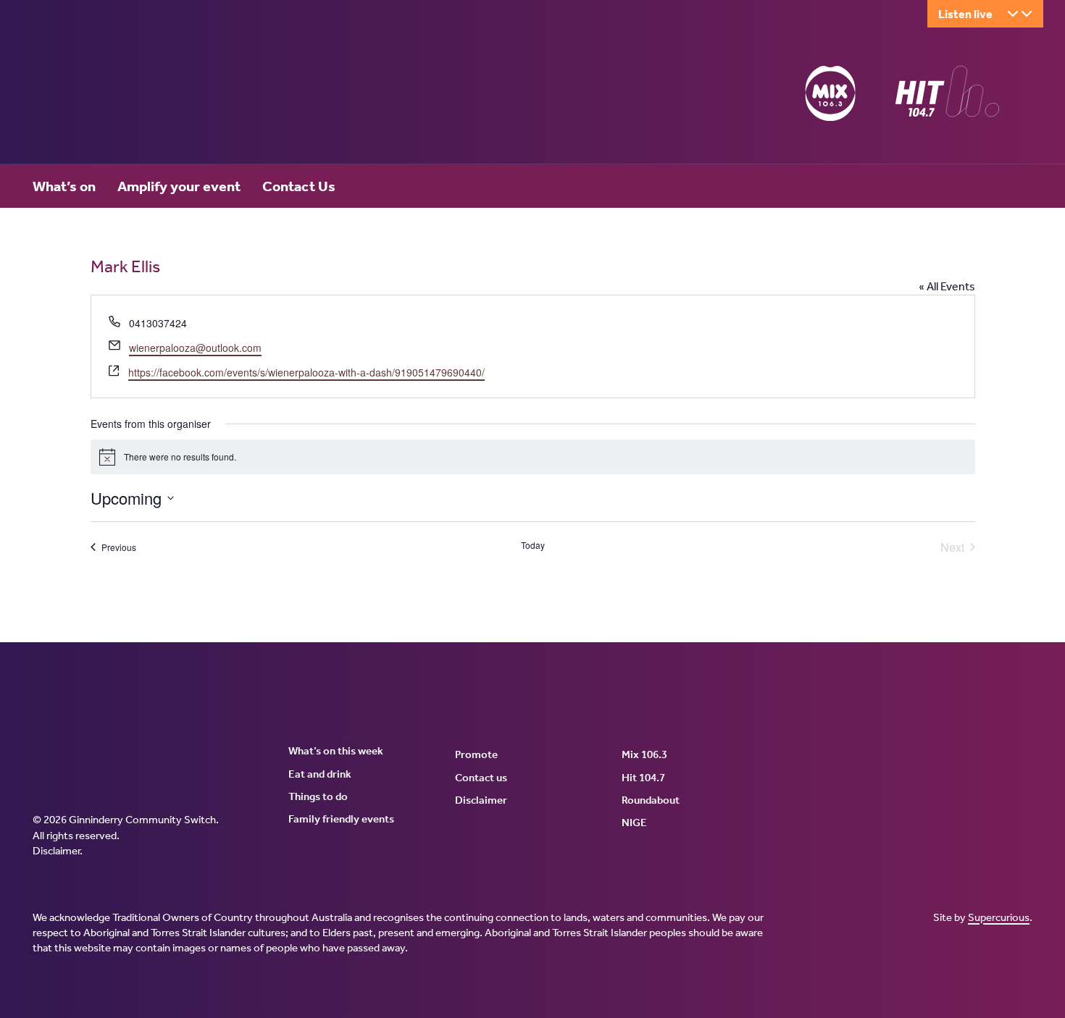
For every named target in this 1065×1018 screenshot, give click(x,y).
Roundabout (651, 800)
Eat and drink (319, 774)
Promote (476, 754)
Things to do (318, 796)
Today (533, 545)
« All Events (947, 286)
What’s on (64, 186)
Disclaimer (56, 850)
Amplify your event (179, 186)
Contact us (481, 777)
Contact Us (298, 186)
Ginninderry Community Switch (174, 96)
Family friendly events (341, 818)
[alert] (533, 456)
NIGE (634, 822)
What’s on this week (335, 750)
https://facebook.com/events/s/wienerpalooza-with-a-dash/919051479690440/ (306, 372)
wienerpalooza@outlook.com (195, 347)
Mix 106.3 (644, 754)
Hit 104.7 (643, 777)
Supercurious (999, 917)
